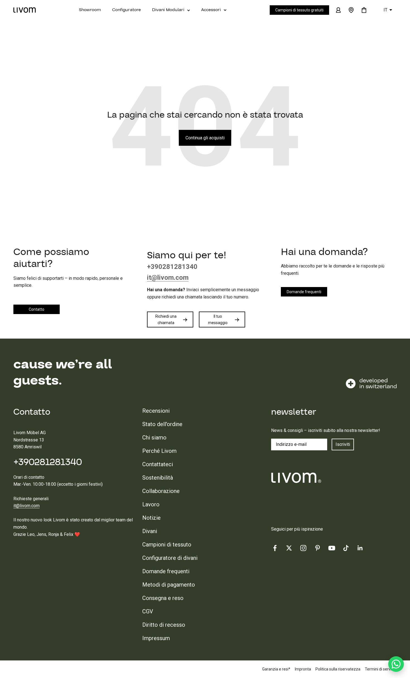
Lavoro (151, 504)
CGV (147, 611)
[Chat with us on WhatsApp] (396, 664)
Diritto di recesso (163, 624)
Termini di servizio (381, 669)
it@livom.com (26, 505)
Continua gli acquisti (205, 137)
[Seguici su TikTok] (346, 548)
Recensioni (156, 410)
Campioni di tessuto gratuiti (299, 10)
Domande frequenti (165, 571)
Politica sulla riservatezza (337, 669)
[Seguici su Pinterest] (317, 548)
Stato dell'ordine (162, 424)
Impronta (303, 669)
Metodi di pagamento (168, 584)
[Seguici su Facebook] (275, 548)
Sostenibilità (157, 477)
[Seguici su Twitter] (289, 548)
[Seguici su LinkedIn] (360, 548)
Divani (149, 531)
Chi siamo (154, 437)
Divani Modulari (168, 10)
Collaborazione (161, 491)
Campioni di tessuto (166, 544)
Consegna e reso (163, 598)
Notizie (151, 517)
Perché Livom (159, 451)
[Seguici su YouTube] (332, 548)
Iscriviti (343, 444)
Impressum (156, 638)
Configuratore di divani (169, 558)
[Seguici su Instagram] (303, 548)
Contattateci (157, 464)
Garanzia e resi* (276, 669)
